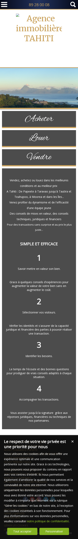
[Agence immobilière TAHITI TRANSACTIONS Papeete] (39, 58)
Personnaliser (54, 531)
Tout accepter (22, 531)
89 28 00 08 (39, 4)
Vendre (39, 157)
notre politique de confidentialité (48, 521)
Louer (39, 138)
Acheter (39, 119)
